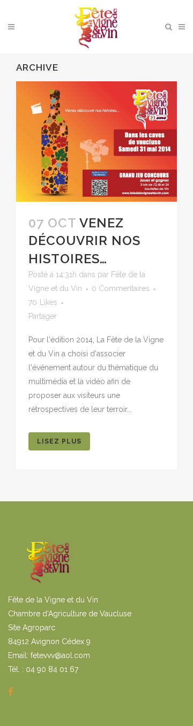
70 (42, 302)
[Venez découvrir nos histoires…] (96, 141)
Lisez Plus (59, 441)
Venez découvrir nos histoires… (84, 240)
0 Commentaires (121, 288)
